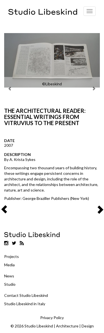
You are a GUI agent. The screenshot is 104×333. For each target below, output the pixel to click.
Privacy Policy (52, 317)
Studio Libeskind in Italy (24, 303)
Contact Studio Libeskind (26, 295)
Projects (11, 256)
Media (9, 264)
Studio (10, 284)
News (9, 276)
